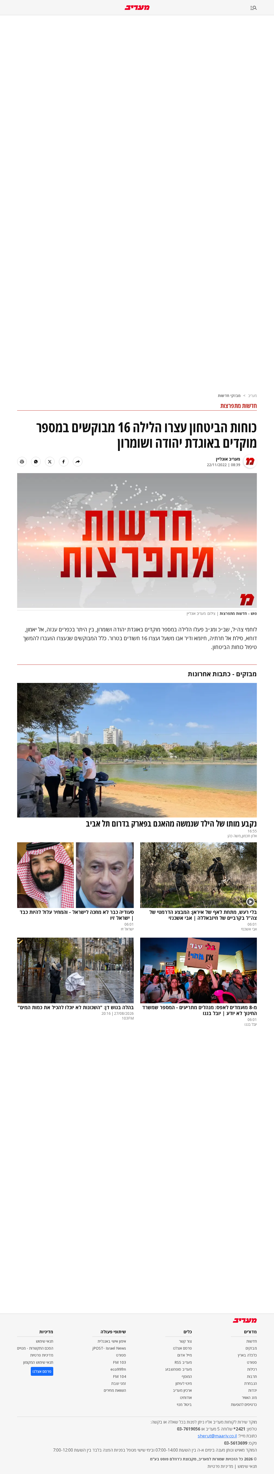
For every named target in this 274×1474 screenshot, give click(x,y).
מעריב (252, 395)
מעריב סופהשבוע (178, 1369)
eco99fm (118, 1369)
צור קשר (185, 1341)
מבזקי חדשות (229, 395)
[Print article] (22, 461)
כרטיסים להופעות (244, 1404)
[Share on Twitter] (50, 461)
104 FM (119, 1376)
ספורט (252, 1362)
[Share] (77, 461)
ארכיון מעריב (182, 1390)
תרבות (252, 1376)
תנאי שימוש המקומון (38, 1362)
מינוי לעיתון (184, 1383)
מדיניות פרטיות (41, 1355)
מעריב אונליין (228, 459)
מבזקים (251, 1348)
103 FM (119, 1362)
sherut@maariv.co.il (217, 1436)
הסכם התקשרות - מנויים (35, 1348)
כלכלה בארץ (247, 1355)
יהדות (252, 1390)
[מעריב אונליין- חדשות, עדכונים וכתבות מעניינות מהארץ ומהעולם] (137, 7)
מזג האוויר (249, 1397)
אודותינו (186, 1397)
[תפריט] (262, 8)
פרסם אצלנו (182, 1348)
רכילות (252, 1369)
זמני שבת (118, 1383)
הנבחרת (250, 1383)
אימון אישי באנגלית (112, 1341)
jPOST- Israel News (109, 1348)
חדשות (251, 1341)
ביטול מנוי (184, 1404)
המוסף (187, 1376)
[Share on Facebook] (63, 461)
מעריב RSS (183, 1362)
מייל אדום (184, 1355)
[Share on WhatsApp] (36, 461)
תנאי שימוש (44, 1341)
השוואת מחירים (115, 1390)
